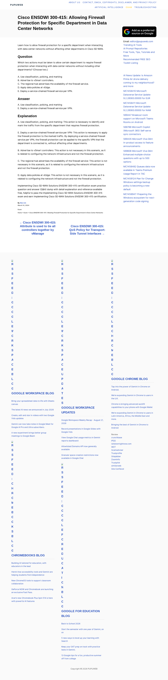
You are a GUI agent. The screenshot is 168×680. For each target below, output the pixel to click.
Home (20, 213)
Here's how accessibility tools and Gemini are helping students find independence (32, 573)
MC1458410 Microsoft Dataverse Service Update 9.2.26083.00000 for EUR (136, 94)
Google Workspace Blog (32, 393)
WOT (113, 447)
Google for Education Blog (80, 613)
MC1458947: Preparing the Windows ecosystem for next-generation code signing (139, 198)
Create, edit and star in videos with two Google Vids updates (32, 417)
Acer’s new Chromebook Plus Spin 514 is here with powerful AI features (32, 599)
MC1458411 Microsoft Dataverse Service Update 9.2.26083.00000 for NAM (137, 107)
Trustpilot (115, 463)
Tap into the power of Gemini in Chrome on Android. (130, 388)
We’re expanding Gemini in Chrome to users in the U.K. (132, 397)
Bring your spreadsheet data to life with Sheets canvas (32, 402)
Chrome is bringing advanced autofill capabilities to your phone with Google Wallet (132, 405)
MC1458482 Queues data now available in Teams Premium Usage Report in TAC (139, 170)
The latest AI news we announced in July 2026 (32, 410)
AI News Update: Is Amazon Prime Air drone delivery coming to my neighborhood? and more (138, 80)
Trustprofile (116, 453)
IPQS (113, 441)
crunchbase (116, 437)
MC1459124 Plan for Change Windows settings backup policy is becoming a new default (138, 184)
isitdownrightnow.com (121, 444)
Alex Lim (23, 203)
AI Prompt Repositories (135, 48)
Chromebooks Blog (28, 555)
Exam (20, 209)
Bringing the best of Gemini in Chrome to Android (129, 426)
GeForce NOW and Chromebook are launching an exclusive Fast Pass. (32, 591)
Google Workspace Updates (78, 410)
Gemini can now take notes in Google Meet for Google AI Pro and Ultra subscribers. (32, 425)
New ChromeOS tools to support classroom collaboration (31, 582)
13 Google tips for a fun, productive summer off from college (81, 657)
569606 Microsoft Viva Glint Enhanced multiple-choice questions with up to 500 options (138, 156)
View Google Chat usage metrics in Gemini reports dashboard (80, 439)
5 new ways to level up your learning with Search (80, 639)
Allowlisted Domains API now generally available (79, 448)
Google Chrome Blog (129, 379)
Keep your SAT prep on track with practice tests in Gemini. (80, 648)
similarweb (116, 466)
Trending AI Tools (132, 45)
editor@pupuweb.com (141, 41)
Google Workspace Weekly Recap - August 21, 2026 (82, 421)
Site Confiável (117, 469)
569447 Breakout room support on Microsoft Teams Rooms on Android (138, 119)
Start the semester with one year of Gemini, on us (82, 631)
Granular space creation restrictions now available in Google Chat (79, 456)
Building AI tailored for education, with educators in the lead (28, 564)
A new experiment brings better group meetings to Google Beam (28, 434)
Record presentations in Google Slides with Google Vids (80, 430)
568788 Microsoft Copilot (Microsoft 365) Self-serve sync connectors (137, 131)
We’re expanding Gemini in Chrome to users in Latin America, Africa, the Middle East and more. (132, 416)
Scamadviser (117, 450)
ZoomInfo (115, 459)
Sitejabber (116, 456)
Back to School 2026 (70, 623)
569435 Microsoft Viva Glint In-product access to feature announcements (138, 142)
